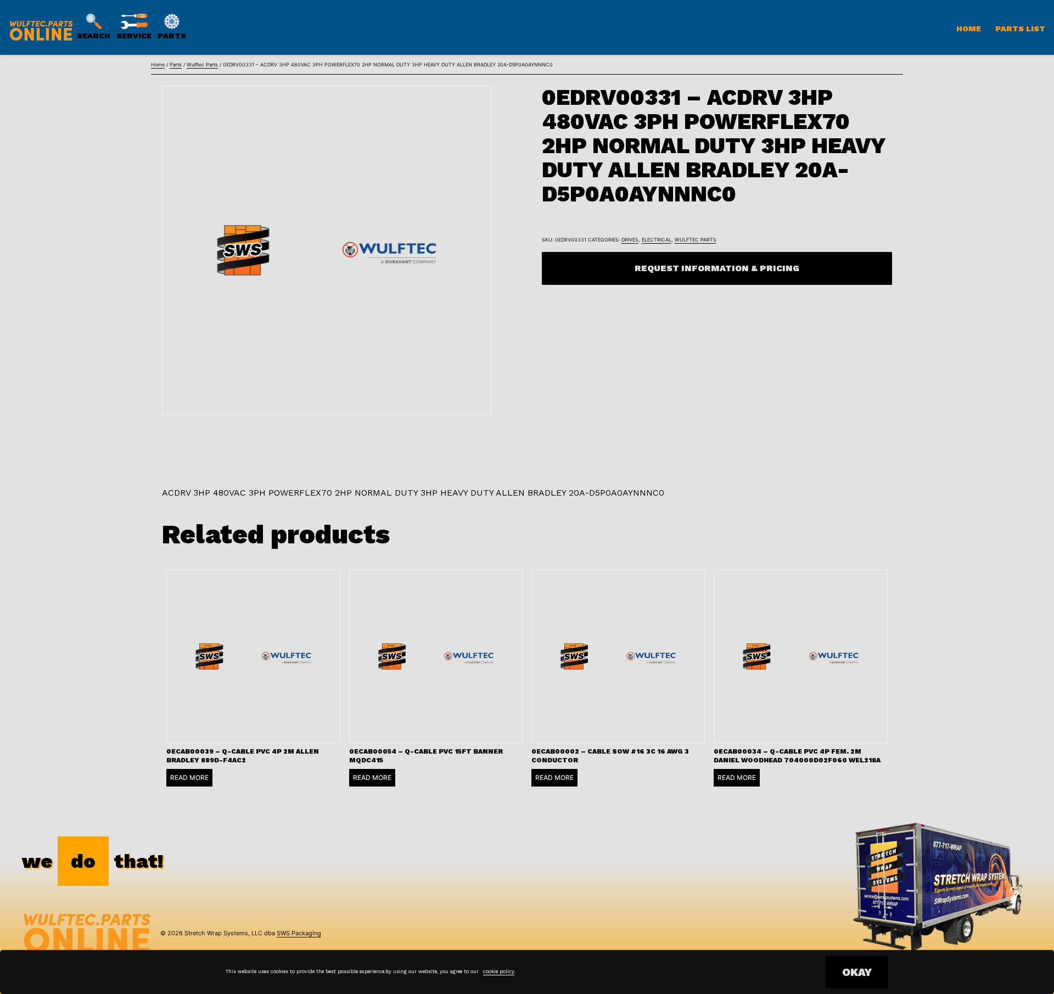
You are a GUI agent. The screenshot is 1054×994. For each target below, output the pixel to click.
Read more (189, 777)
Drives (629, 240)
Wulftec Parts (202, 64)
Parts (176, 64)
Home (968, 28)
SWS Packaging (299, 933)
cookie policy (498, 971)
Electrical (656, 240)
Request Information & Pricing (717, 268)
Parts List (1020, 28)
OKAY (857, 972)
